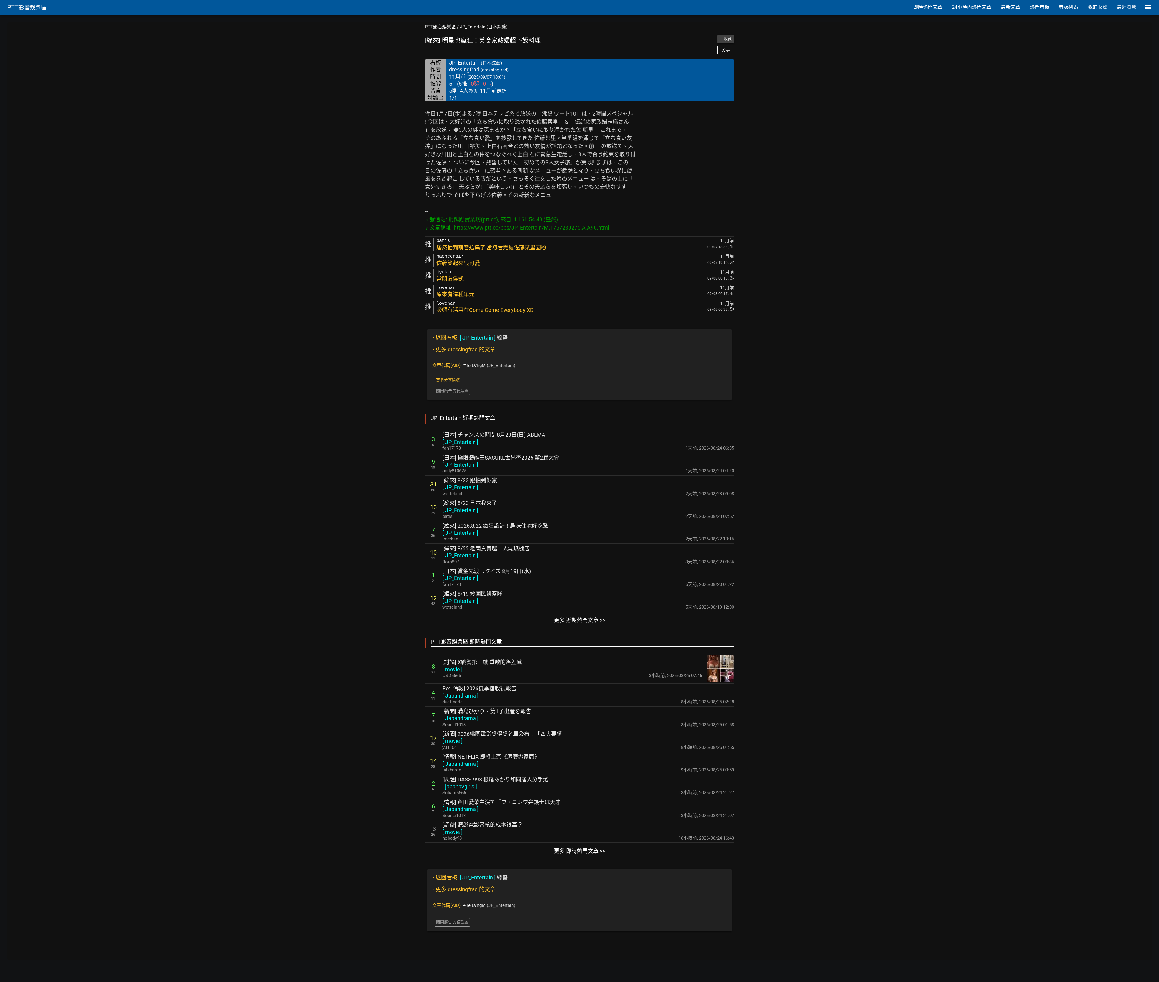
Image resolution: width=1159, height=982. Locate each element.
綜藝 (470, 337)
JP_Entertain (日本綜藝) (484, 27)
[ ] (460, 442)
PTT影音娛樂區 (440, 27)
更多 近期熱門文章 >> (579, 620)
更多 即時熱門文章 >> (579, 851)
